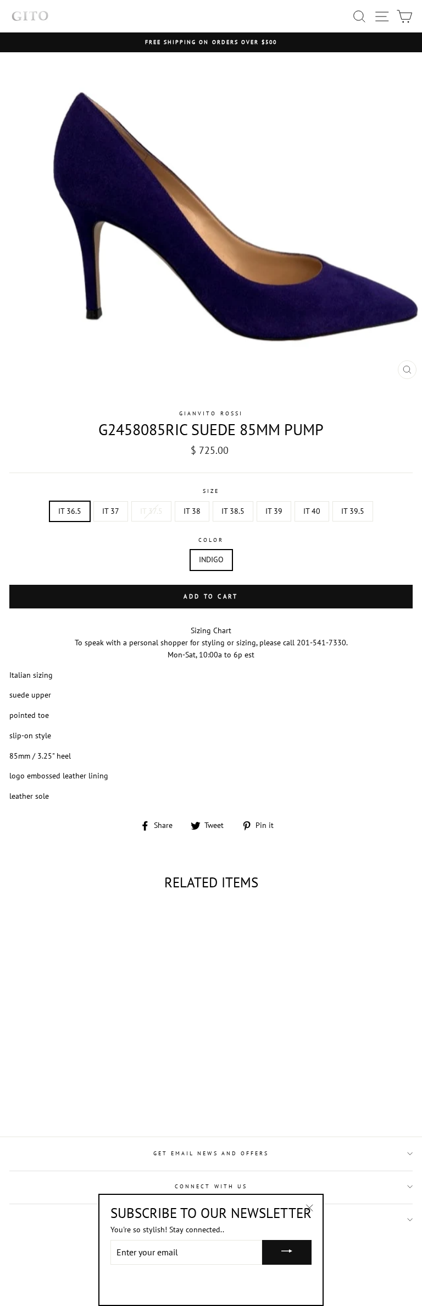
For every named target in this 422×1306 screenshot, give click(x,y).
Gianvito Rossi (211, 413)
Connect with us (211, 1186)
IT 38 (192, 511)
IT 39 (273, 511)
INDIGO (211, 559)
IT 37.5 (151, 511)
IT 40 (311, 511)
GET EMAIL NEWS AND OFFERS (211, 1153)
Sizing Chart (211, 630)
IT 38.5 (233, 511)
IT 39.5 (352, 511)
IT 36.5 (69, 511)
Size (211, 491)
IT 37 (110, 511)
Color (210, 540)
